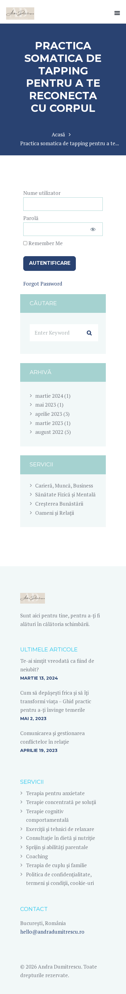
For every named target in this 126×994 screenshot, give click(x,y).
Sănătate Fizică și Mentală (65, 494)
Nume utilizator (42, 192)
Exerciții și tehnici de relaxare (60, 829)
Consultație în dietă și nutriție (60, 837)
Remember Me (45, 243)
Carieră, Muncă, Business (64, 485)
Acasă (58, 134)
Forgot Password (42, 283)
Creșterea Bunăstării (59, 503)
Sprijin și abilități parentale (57, 847)
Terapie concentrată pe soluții (61, 802)
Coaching (37, 856)
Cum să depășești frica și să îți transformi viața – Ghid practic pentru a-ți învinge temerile (55, 701)
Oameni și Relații (54, 512)
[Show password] (93, 229)
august (49, 431)
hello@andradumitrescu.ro (52, 931)
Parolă (31, 218)
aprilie (48, 413)
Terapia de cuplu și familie (56, 865)
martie (49, 395)
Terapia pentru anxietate (55, 793)
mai (45, 404)
